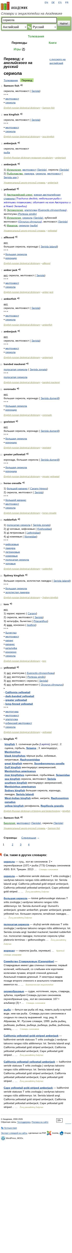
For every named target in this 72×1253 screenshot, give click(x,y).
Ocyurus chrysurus (30, 221)
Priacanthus (40, 621)
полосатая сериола (15, 369)
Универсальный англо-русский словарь (24, 182)
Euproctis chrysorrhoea (52, 210)
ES (60, 2)
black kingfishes (15, 755)
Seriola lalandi (49, 246)
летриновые (12, 551)
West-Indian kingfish (18, 798)
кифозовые (12, 544)
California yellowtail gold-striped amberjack (31, 1035)
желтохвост (12, 98)
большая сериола (16, 254)
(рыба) (34, 225)
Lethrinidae (33, 532)
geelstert (46, 447)
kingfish (10, 744)
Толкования (36, 36)
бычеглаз (10, 632)
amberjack (60, 157)
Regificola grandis (52, 805)
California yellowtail (17, 692)
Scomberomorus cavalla (49, 763)
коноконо (10, 651)
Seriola (35, 91)
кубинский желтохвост (18, 723)
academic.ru (14, 6)
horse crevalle (49, 513)
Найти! (64, 23)
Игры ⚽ (19, 49)
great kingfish (13, 763)
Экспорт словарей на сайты (14, 1133)
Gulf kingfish (13, 767)
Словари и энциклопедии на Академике (31, 13)
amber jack (47, 292)
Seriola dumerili (50, 398)
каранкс (10, 644)
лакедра (29, 173)
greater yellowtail (50, 476)
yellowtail (52, 230)
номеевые (11, 555)
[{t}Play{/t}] (21, 85)
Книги (52, 42)
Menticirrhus (12, 751)
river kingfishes (14, 775)
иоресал (9, 950)
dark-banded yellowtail (19, 696)
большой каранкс (17, 488)
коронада (11, 471)
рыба (7, 152)
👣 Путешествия (9, 1128)
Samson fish (48, 108)
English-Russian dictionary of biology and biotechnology (32, 811)
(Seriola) (42, 169)
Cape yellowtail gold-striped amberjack (28, 1087)
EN (46, 2)
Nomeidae (30, 536)
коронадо (11, 258)
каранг (9, 640)
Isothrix (31, 624)
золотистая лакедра (17, 592)
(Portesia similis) (27, 213)
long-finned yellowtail (19, 703)
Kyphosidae (44, 528)
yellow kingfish (14, 805)
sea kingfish (48, 136)
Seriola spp (10, 177)
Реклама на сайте (40, 1122)
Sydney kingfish (50, 597)
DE (53, 2)
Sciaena (31, 748)
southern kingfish (16, 782)
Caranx (32, 613)
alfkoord (46, 263)
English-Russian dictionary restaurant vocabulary (28, 157)
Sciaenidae (63, 775)
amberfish (47, 325)
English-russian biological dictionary (22, 108)
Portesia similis (36, 676)
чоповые (10, 563)
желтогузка (11, 711)
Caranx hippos (38, 488)
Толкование (11, 80)
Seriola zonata (38, 369)
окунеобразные (14, 991)
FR (66, 2)
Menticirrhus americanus (20, 771)
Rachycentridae (30, 759)
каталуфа (11, 648)
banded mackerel (51, 382)
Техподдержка (23, 1122)
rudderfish (47, 569)
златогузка (30, 210)
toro (44, 661)
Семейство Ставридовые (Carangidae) (29, 961)
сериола (10, 102)
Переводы (19, 42)
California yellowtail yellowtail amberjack (29, 1061)
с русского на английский (57, 61)
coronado (47, 415)
